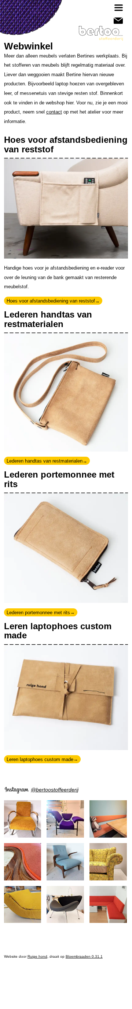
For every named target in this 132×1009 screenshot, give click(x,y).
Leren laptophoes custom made (40, 759)
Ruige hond (37, 956)
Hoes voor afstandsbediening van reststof (51, 301)
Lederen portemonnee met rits (38, 612)
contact (54, 112)
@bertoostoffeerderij (54, 790)
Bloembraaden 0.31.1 (84, 956)
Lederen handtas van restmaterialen (44, 461)
